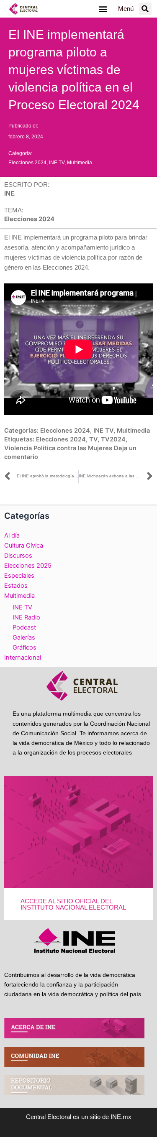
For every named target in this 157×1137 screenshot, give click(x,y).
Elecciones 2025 (27, 565)
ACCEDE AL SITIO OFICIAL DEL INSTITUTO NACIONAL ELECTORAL (73, 904)
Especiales (19, 575)
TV (93, 439)
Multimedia (79, 163)
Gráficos (24, 647)
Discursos (18, 555)
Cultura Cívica (23, 545)
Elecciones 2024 (27, 163)
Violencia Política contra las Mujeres (58, 448)
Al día (12, 535)
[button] (103, 9)
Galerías (24, 637)
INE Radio (26, 617)
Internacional (22, 657)
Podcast (24, 627)
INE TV (56, 163)
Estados (16, 585)
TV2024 (113, 439)
